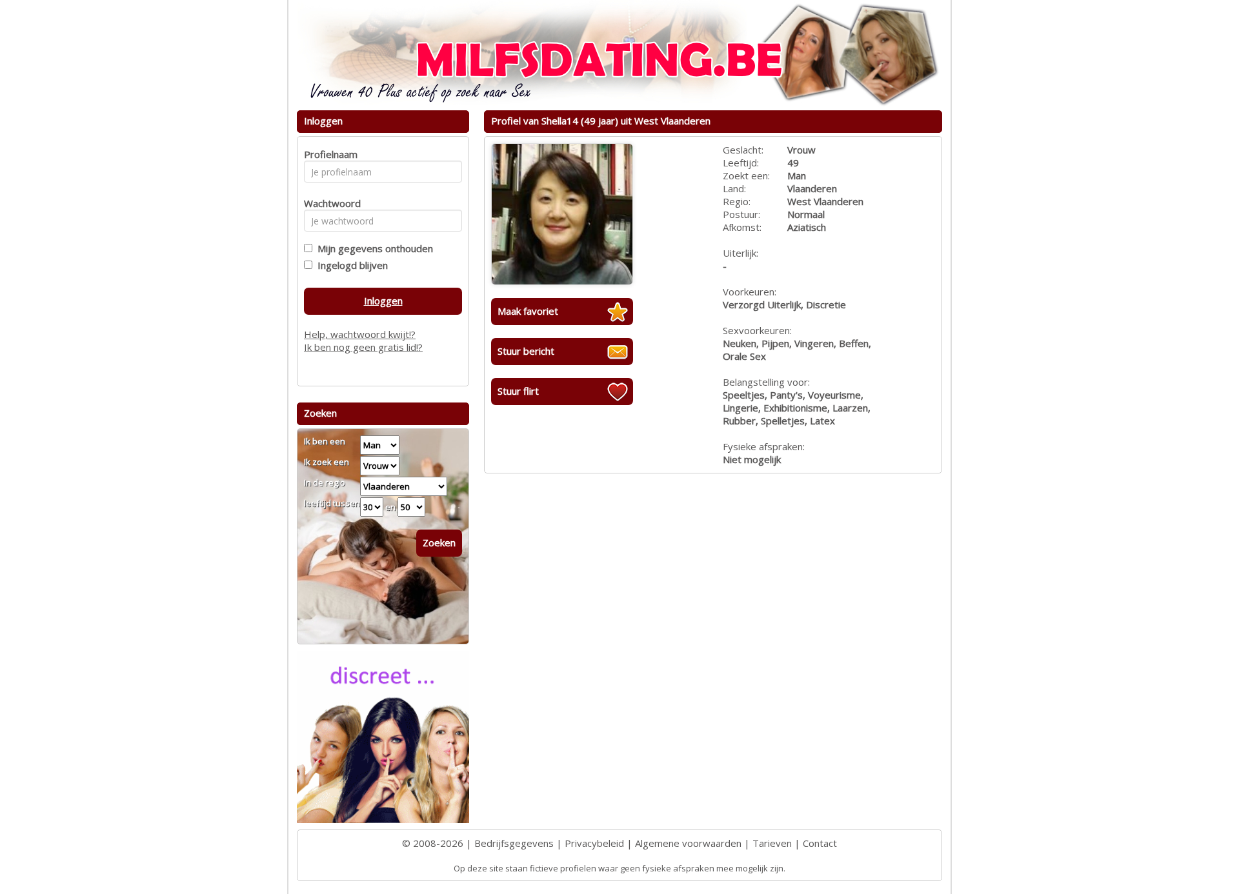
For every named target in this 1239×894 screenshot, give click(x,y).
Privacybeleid (594, 843)
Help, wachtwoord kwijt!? (360, 334)
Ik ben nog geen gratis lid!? (363, 347)
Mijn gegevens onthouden (372, 248)
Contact (820, 843)
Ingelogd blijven (350, 265)
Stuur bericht (526, 350)
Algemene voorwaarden (688, 843)
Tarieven (772, 843)
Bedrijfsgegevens (514, 843)
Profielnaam (329, 154)
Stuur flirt (518, 390)
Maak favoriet (528, 310)
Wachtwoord (329, 203)
